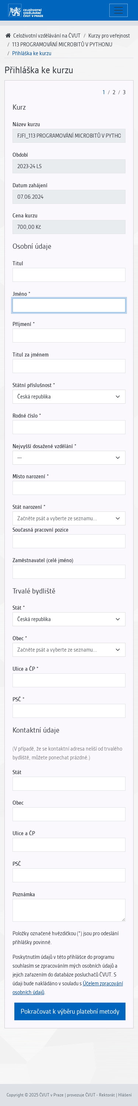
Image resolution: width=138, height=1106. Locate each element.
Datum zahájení (30, 185)
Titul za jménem (31, 354)
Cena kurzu (25, 215)
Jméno (20, 294)
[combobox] (69, 397)
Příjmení (22, 324)
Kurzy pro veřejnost (109, 35)
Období (20, 155)
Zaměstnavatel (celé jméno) (43, 560)
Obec (18, 638)
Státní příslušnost (32, 385)
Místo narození (29, 476)
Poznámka (24, 894)
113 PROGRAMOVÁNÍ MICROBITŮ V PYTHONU (62, 44)
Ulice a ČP (24, 669)
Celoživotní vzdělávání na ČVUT (46, 35)
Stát (17, 608)
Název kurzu (26, 124)
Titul (18, 263)
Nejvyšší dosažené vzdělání (43, 446)
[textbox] (64, 518)
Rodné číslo (25, 415)
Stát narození (27, 507)
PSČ (17, 699)
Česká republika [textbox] (34, 396)
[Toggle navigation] (118, 10)
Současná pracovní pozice (40, 530)
